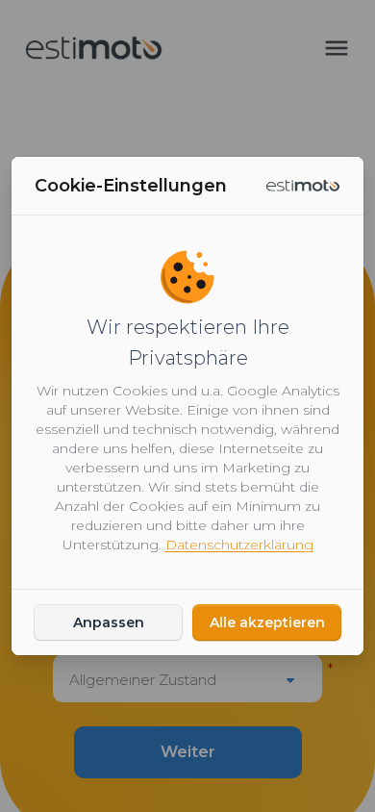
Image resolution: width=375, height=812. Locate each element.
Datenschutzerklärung (239, 544)
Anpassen (108, 622)
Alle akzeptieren (267, 622)
